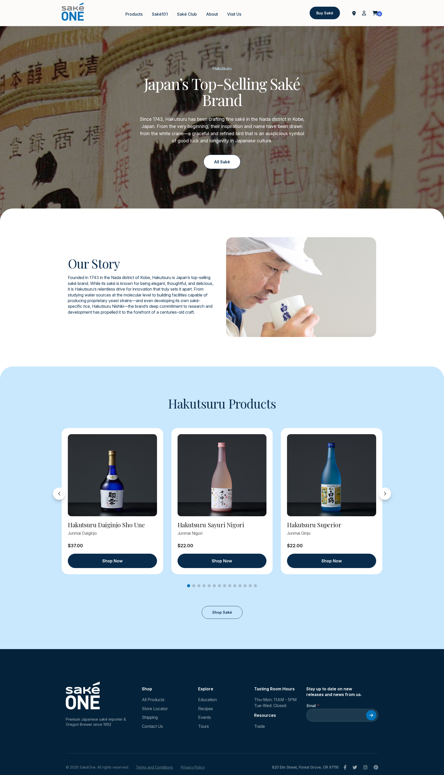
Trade (259, 726)
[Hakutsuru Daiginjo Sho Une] (112, 475)
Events (204, 717)
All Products (153, 699)
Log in (364, 13)
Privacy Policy (193, 767)
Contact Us (152, 726)
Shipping (150, 717)
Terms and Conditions (154, 767)
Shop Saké (222, 612)
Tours (203, 726)
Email (311, 705)
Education (207, 699)
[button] (188, 585)
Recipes (205, 708)
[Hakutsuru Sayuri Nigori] (222, 475)
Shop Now (112, 560)
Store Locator (155, 708)
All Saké (222, 161)
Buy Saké (324, 13)
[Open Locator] (354, 12)
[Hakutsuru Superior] (331, 475)
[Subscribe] (371, 715)
